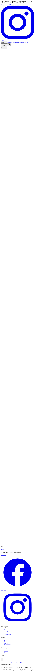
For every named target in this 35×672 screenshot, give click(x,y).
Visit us (6, 643)
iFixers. (2, 40)
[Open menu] (5, 47)
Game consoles (8, 634)
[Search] (9, 44)
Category (3, 503)
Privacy (3, 662)
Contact (23, 42)
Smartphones (7, 630)
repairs (5, 144)
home (5, 113)
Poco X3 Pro (7, 240)
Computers (7, 632)
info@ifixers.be (15, 5)
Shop (8, 42)
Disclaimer (23, 662)
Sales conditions (15, 662)
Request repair (7, 644)
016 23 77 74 (6, 5)
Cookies (8, 662)
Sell (11, 42)
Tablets (6, 631)
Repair (2, 42)
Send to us (6, 642)
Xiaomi (6, 208)
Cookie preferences (5, 664)
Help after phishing (16, 42)
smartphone (7, 176)
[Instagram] (17, 38)
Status (5, 640)
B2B (26, 42)
